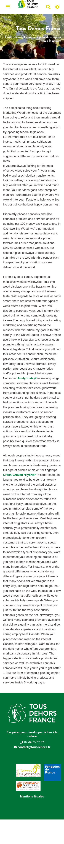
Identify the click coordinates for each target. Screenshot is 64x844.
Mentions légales (32, 796)
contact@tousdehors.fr (34, 747)
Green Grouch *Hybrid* (19, 475)
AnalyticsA (26, 378)
